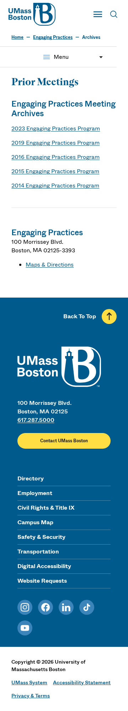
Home (17, 37)
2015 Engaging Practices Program (55, 171)
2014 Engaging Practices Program (55, 185)
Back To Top (79, 316)
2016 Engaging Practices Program (55, 157)
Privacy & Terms (30, 695)
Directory (30, 478)
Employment (34, 493)
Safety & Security (41, 537)
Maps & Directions (50, 265)
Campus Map (35, 522)
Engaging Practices (53, 37)
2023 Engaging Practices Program (55, 128)
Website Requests (42, 581)
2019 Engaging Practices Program (55, 143)
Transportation (38, 551)
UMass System (29, 682)
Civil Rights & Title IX (45, 508)
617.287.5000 (35, 420)
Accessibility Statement (82, 682)
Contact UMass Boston (64, 441)
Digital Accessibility (44, 566)
